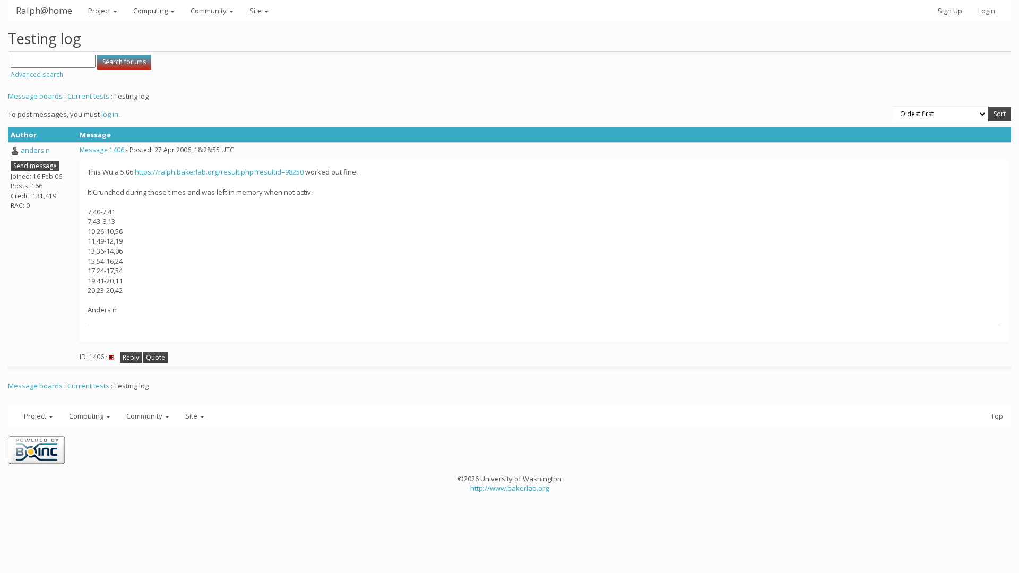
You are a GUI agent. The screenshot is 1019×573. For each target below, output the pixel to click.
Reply (131, 357)
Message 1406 (102, 149)
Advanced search (37, 74)
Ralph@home (44, 10)
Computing (151, 10)
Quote (155, 357)
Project (100, 10)
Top (997, 416)
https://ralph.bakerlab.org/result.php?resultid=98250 (219, 172)
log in (109, 114)
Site (256, 10)
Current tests (88, 96)
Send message (35, 165)
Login (986, 10)
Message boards (35, 96)
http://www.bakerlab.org (509, 488)
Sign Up (950, 10)
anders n (35, 150)
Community (209, 10)
